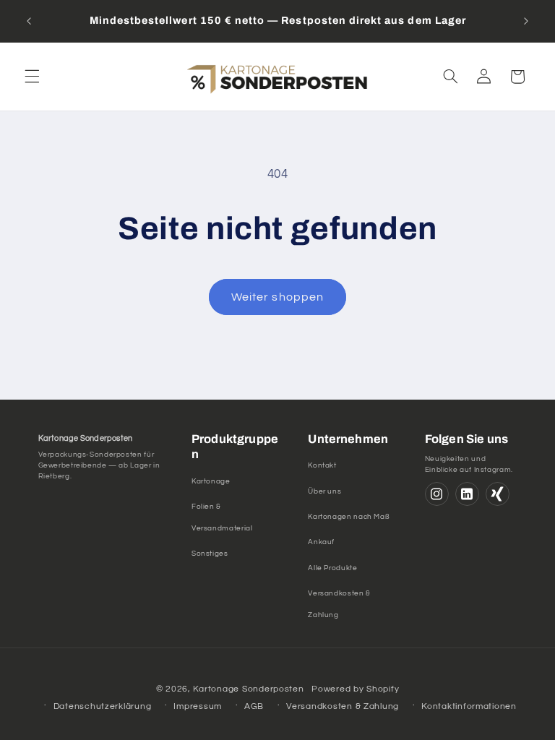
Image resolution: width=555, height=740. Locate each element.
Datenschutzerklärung (102, 706)
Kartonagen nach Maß (349, 516)
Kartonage (211, 481)
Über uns (324, 491)
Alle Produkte (332, 568)
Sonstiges (210, 553)
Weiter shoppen (277, 297)
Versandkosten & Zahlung (342, 706)
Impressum (197, 706)
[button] (31, 76)
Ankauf (321, 542)
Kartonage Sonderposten (248, 689)
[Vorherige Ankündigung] (29, 21)
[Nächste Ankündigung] (526, 21)
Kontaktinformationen (469, 706)
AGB (254, 706)
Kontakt (322, 465)
